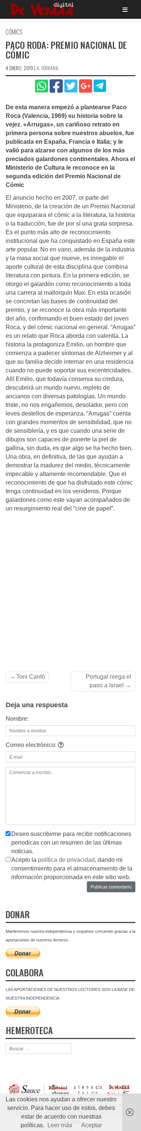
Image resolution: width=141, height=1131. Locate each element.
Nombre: (17, 718)
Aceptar (91, 1125)
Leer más (59, 1125)
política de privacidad (66, 860)
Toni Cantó (30, 676)
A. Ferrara (47, 68)
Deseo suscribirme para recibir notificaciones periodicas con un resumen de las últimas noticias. (71, 842)
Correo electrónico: (32, 745)
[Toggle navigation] (125, 10)
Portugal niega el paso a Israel (108, 680)
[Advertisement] (70, 587)
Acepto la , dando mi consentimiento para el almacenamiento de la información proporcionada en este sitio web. (71, 868)
